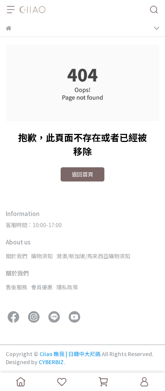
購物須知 (42, 256)
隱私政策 (67, 287)
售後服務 (16, 287)
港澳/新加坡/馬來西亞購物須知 (93, 256)
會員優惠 (42, 287)
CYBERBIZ (51, 362)
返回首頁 (82, 174)
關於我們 (16, 256)
